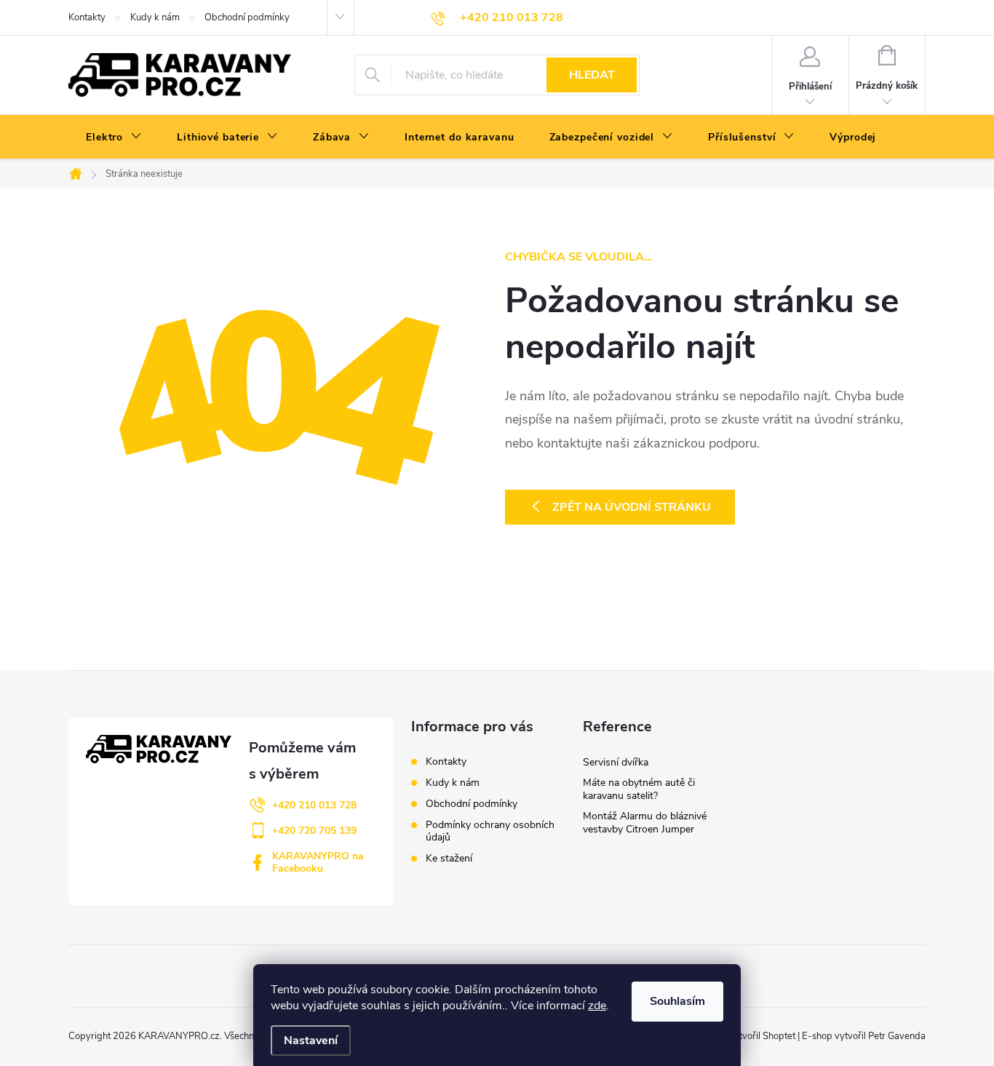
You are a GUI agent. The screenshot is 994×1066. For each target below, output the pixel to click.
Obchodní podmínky (247, 17)
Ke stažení (449, 858)
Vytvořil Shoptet (761, 1036)
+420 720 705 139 (314, 831)
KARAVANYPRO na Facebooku (318, 862)
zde (597, 1006)
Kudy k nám (155, 17)
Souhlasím (677, 1001)
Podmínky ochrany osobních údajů (490, 831)
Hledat (592, 75)
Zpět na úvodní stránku (631, 507)
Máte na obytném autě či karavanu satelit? (639, 789)
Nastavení (311, 1041)
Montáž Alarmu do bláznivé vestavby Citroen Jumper (645, 822)
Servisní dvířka (615, 762)
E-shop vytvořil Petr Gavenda (864, 1036)
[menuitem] (113, 137)
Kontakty (87, 17)
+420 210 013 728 (314, 805)
